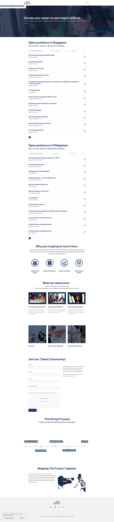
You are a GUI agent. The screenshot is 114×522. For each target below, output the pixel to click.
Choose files (45, 401)
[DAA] (29, 348)
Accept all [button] (21, 518)
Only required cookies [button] (9, 518)
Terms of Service (68, 516)
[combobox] (58, 51)
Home (87, 2)
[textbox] (58, 51)
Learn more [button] (10, 515)
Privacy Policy (61, 516)
